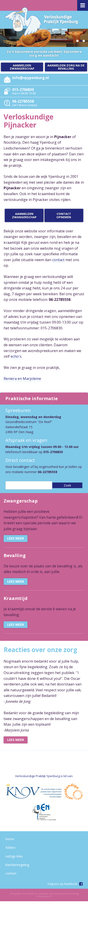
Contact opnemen (63, 215)
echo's (16, 356)
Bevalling (15, 555)
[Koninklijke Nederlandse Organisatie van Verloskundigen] (22, 791)
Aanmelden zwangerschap (22, 67)
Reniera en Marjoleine (22, 378)
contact (58, 259)
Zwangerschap (21, 501)
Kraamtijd (16, 598)
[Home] (41, 21)
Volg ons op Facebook (62, 884)
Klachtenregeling (17, 865)
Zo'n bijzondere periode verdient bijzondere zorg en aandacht (44, 53)
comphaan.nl (44, 896)
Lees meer (15, 538)
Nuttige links (14, 856)
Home (9, 839)
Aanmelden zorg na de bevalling (65, 67)
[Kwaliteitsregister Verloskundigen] (61, 791)
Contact (10, 873)
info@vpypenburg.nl (30, 77)
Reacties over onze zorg (40, 649)
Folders (10, 847)
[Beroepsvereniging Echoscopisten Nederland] (44, 812)
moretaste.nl (29, 893)
